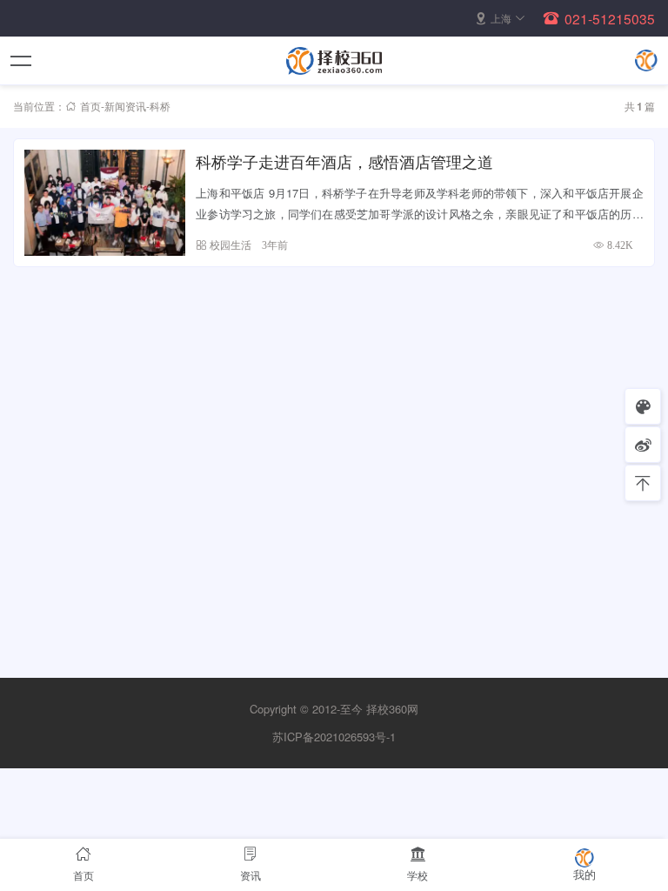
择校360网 (392, 708)
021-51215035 (609, 18)
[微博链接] (643, 444)
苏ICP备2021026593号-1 (334, 736)
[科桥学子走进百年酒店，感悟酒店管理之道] (104, 203)
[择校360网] (334, 61)
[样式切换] (643, 406)
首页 (90, 105)
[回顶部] (643, 483)
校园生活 (230, 245)
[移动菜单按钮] (21, 61)
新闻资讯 (125, 105)
